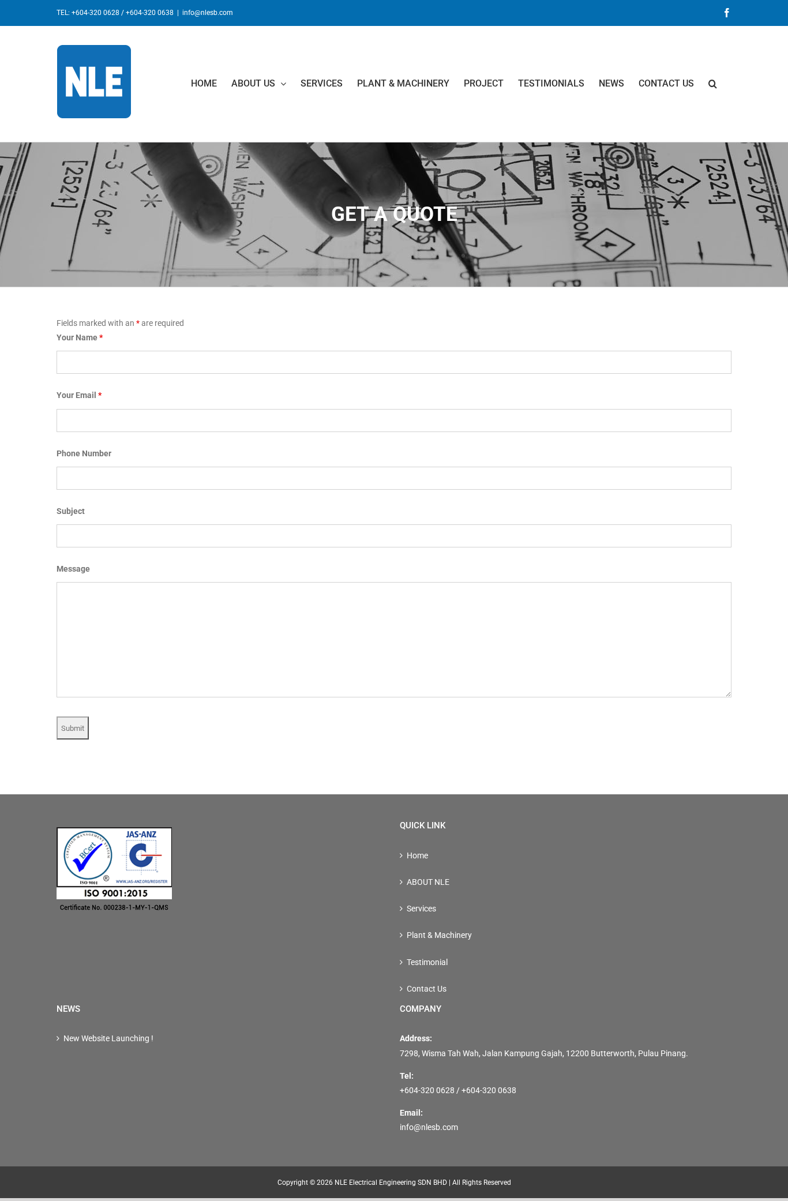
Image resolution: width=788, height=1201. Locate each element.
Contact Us (426, 988)
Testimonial (427, 962)
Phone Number (84, 453)
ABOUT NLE (428, 882)
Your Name (80, 337)
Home (417, 855)
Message (73, 568)
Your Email (79, 395)
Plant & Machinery (439, 935)
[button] (712, 83)
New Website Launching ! (108, 1038)
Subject (71, 511)
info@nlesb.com (207, 13)
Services (421, 908)
